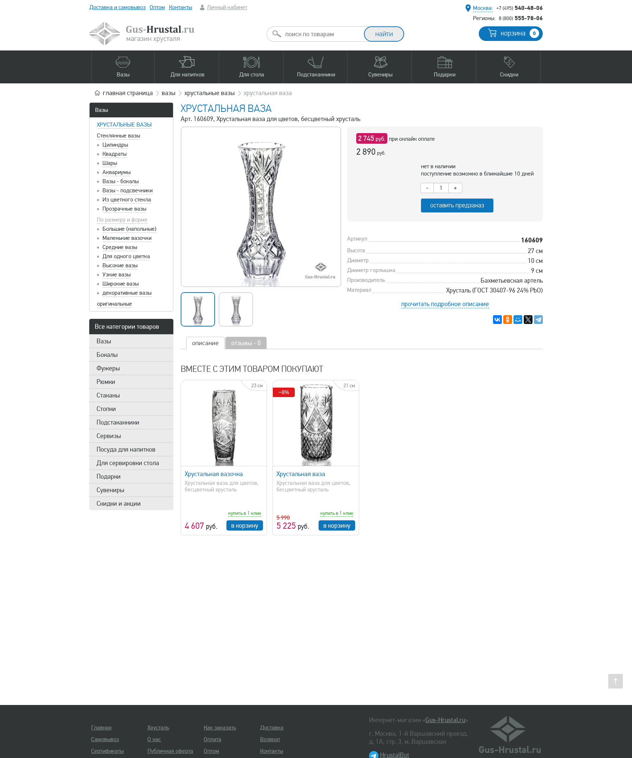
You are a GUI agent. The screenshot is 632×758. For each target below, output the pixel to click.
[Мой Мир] (518, 319)
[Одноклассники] (507, 319)
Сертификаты (107, 751)
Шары (109, 163)
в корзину (244, 525)
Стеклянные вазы (118, 135)
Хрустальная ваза (300, 474)
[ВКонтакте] (497, 319)
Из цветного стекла (126, 199)
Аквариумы (116, 172)
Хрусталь (158, 727)
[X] (528, 319)
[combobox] (322, 34)
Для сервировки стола (128, 463)
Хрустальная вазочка (214, 474)
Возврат (270, 739)
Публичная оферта (170, 751)
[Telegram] (538, 319)
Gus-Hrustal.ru (445, 720)
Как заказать (220, 727)
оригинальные (114, 304)
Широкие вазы (120, 283)
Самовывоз (105, 739)
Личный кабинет (227, 7)
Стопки (106, 409)
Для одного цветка (126, 256)
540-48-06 (519, 7)
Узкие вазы (116, 274)
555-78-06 (521, 18)
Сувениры (110, 490)
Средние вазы (119, 247)
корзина (518, 33)
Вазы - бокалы (120, 181)
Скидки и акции (119, 503)
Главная (101, 727)
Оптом (157, 7)
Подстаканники (118, 422)
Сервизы (109, 436)
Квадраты (114, 154)
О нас (154, 739)
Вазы (101, 110)
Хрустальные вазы (124, 124)
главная (128, 93)
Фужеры (108, 368)
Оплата (212, 739)
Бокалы (107, 355)
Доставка (271, 727)
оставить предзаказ (457, 205)
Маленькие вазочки (126, 238)
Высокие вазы (120, 265)
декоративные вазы (126, 293)
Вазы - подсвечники (127, 190)
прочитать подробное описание (445, 304)
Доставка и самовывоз (117, 7)
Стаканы (108, 395)
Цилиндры (115, 144)
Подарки (109, 476)
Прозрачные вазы (124, 208)
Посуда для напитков (126, 449)
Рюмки (106, 382)
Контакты (180, 7)
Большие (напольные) (129, 229)
